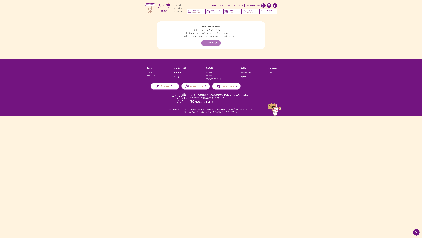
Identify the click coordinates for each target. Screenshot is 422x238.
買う (177, 77)
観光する (151, 68)
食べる (178, 72)
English (215, 5)
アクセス (228, 5)
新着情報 (244, 68)
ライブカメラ (238, 5)
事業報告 (209, 75)
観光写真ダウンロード (213, 79)
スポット (150, 72)
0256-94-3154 (205, 101)
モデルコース (152, 75)
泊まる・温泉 (181, 68)
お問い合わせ (250, 5)
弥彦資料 (209, 68)
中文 (221, 5)
